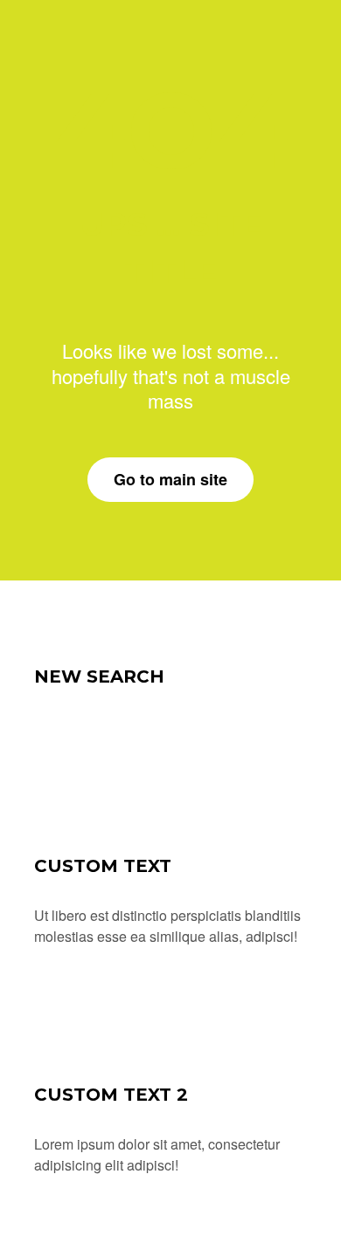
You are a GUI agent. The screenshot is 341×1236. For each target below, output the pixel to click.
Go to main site (170, 479)
